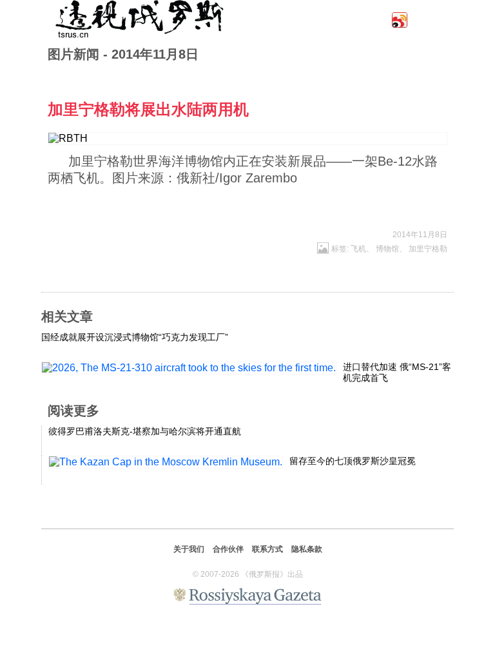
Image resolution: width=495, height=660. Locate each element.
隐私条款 (306, 549)
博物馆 (387, 248)
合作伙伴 (228, 549)
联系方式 (267, 549)
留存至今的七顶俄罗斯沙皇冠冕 (352, 461)
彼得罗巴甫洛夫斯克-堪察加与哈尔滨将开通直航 (144, 431)
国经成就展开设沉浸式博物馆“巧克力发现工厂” (134, 337)
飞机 (358, 248)
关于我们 (188, 549)
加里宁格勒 (428, 248)
